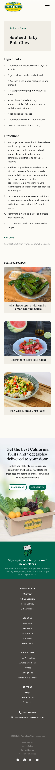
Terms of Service (27, 750)
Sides (23, 28)
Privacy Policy (27, 742)
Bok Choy (9, 237)
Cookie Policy (27, 746)
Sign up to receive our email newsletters (27, 562)
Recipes (13, 28)
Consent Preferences (27, 754)
